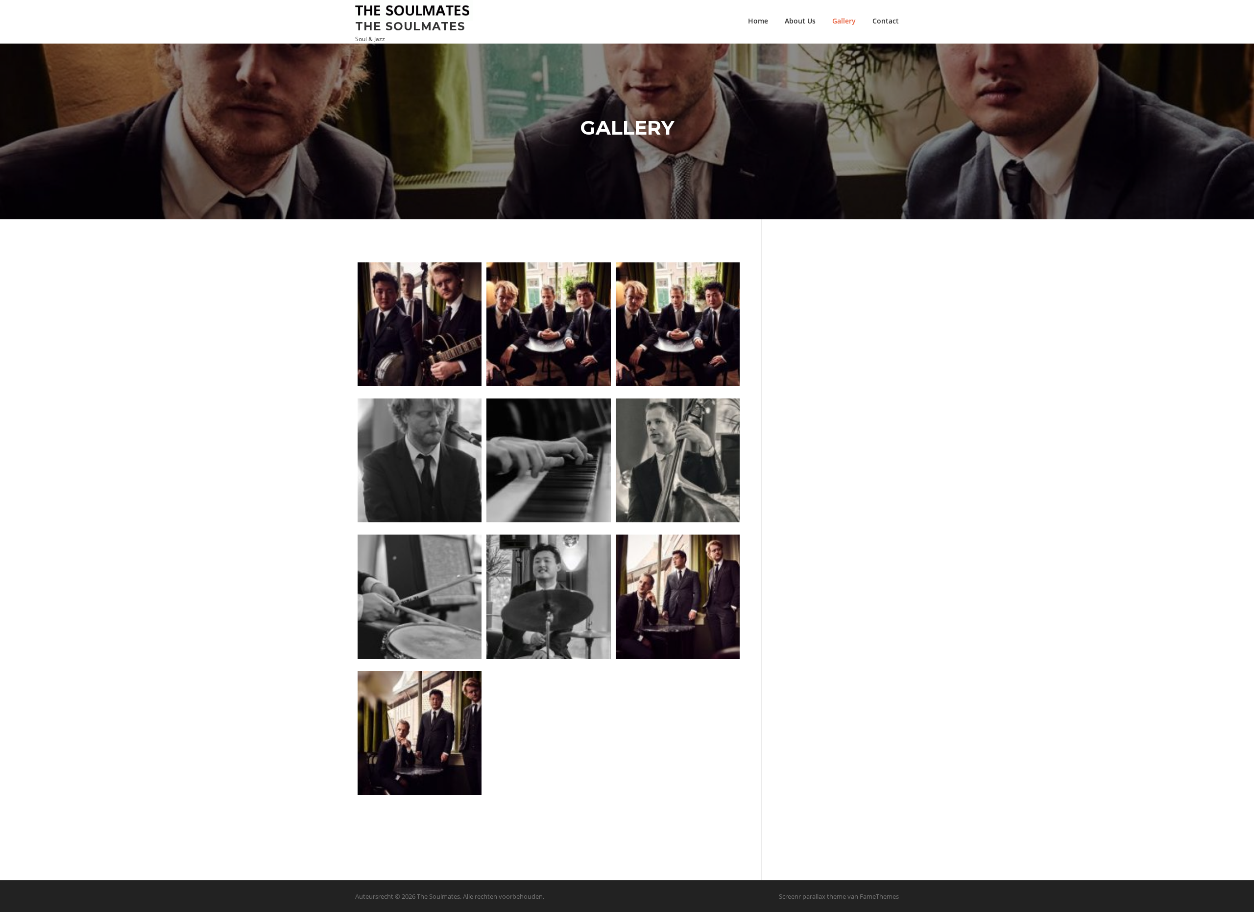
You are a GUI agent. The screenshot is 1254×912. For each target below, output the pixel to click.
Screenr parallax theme (812, 896)
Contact (885, 20)
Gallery (844, 20)
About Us (800, 20)
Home (758, 20)
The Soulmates (410, 26)
